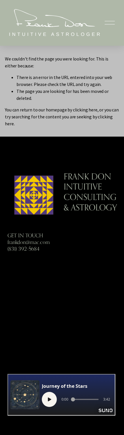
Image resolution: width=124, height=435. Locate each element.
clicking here (85, 110)
